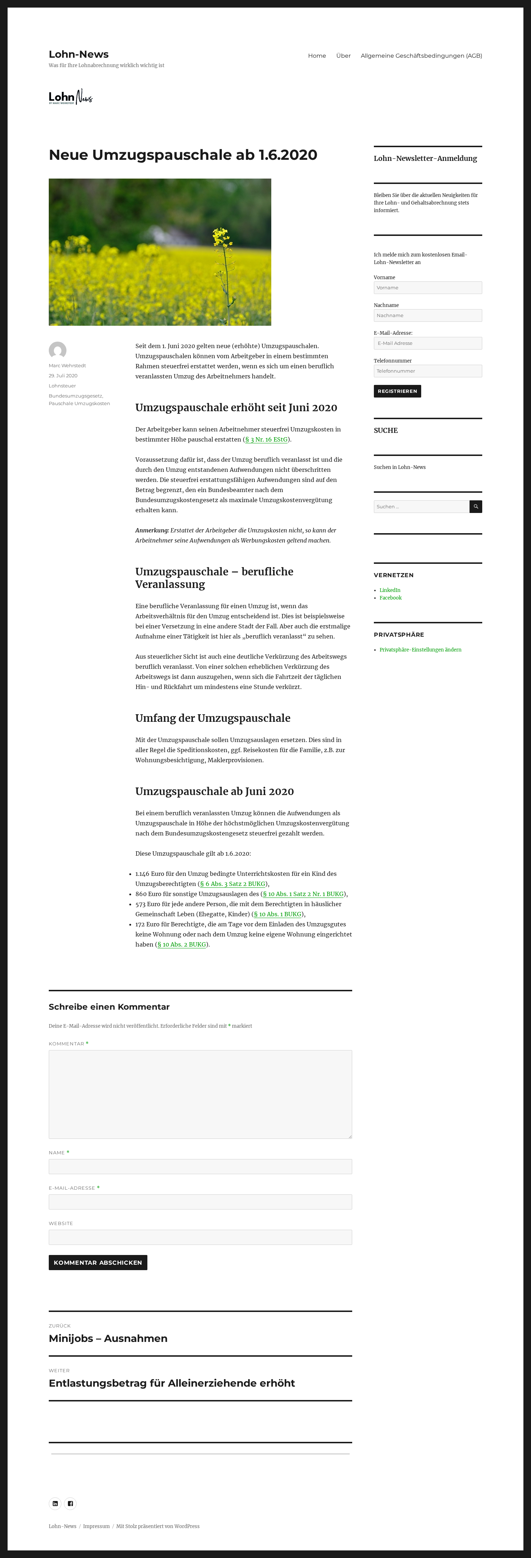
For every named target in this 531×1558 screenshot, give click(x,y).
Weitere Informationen (266, 901)
